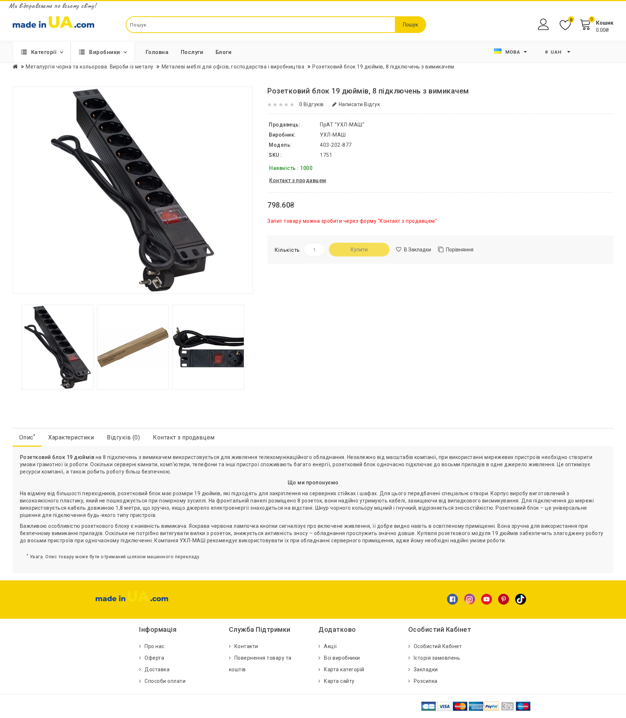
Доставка (157, 669)
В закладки (417, 249)
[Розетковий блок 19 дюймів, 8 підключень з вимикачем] (57, 347)
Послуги (192, 52)
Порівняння (459, 249)
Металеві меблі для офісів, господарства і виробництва (233, 67)
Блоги (224, 52)
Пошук (410, 25)
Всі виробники (342, 658)
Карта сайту (339, 681)
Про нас (154, 646)
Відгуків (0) (123, 437)
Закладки (426, 669)
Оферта (154, 658)
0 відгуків (311, 104)
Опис (27, 437)
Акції (330, 646)
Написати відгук (359, 104)
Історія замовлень (437, 658)
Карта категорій (344, 669)
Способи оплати (165, 681)
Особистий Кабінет (438, 646)
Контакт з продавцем (184, 437)
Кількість (287, 250)
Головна (157, 52)
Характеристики (71, 437)
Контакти (246, 646)
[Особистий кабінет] (544, 24)
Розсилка (426, 681)
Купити (359, 249)
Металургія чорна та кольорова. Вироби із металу (90, 67)
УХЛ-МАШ (333, 135)
